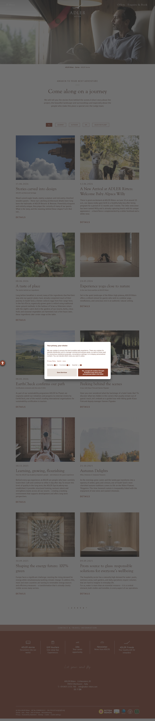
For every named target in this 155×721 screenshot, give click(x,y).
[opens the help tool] (2, 363)
